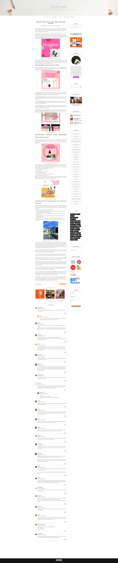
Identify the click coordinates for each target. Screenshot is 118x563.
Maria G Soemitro (39, 354)
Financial (78, 214)
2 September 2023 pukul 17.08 (41, 436)
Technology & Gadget (74, 217)
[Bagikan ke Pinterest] (64, 284)
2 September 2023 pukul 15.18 (41, 410)
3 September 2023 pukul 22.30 (41, 507)
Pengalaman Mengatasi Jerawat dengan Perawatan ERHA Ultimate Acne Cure (78, 123)
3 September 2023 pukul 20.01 (44, 393)
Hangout (75, 169)
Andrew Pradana (39, 307)
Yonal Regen (39, 383)
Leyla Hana (39, 506)
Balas (65, 313)
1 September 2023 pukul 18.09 (41, 324)
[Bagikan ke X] (62, 284)
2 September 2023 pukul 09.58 (41, 345)
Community (75, 147)
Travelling (75, 201)
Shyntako (59, 7)
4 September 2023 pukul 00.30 (41, 515)
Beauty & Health (57, 25)
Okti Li (38, 344)
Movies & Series (75, 186)
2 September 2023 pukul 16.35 (41, 419)
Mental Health (72, 236)
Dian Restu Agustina (40, 374)
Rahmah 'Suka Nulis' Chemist (41, 524)
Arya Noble (48, 164)
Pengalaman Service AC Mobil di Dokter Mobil (77, 115)
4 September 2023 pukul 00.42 (41, 525)
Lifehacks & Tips (75, 181)
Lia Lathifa (38, 427)
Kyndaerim (38, 466)
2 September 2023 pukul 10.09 (41, 355)
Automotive (75, 136)
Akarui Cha (38, 477)
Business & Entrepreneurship (76, 141)
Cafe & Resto (75, 144)
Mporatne (38, 400)
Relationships (78, 236)
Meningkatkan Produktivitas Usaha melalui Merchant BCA (76, 105)
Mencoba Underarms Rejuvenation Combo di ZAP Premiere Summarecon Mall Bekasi (78, 119)
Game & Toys (78, 229)
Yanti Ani (38, 418)
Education (75, 154)
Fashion (75, 159)
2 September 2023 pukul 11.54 (41, 375)
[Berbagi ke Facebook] (60, 284)
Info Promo (75, 176)
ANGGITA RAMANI (39, 487)
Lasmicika (38, 409)
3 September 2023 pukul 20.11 (41, 467)
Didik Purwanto (39, 453)
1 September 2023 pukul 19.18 (41, 335)
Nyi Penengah (39, 533)
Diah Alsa (38, 514)
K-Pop (75, 179)
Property (75, 191)
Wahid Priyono (39, 364)
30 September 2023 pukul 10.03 (41, 534)
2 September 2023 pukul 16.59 (41, 428)
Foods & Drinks (75, 164)
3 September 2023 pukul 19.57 (41, 454)
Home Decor (75, 174)
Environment (72, 229)
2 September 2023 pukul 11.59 (41, 384)
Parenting (78, 224)
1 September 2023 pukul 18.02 (41, 308)
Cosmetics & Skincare (75, 149)
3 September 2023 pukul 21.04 (41, 488)
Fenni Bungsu (39, 334)
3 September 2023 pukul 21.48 (41, 496)
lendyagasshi (39, 435)
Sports (75, 196)
